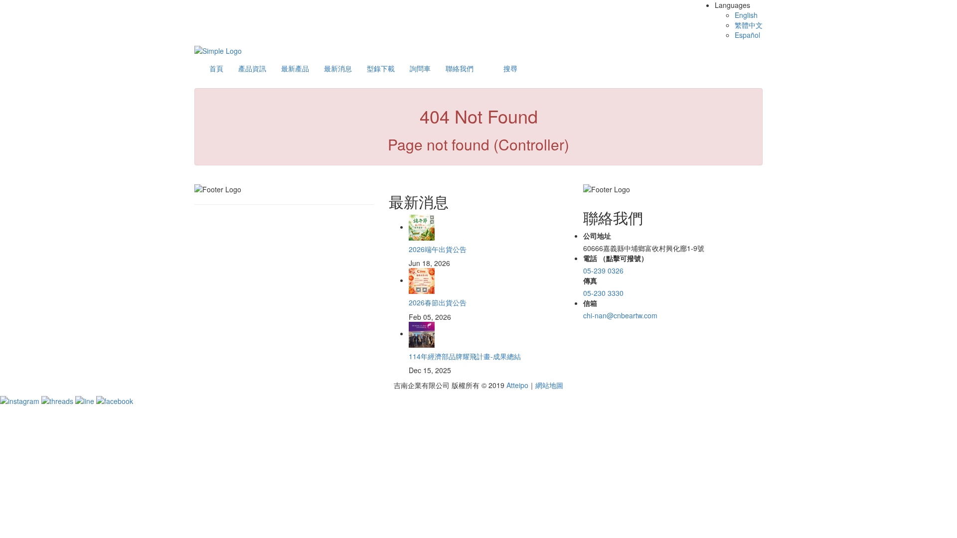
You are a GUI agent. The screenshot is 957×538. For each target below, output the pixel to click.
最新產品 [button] (295, 68)
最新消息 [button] (338, 68)
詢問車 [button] (420, 68)
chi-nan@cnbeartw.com (620, 315)
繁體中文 (749, 25)
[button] (510, 68)
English (746, 15)
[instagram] (20, 400)
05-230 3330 (603, 293)
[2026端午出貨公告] (422, 227)
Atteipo (517, 385)
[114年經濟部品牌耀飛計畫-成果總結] (422, 333)
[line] (85, 400)
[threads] (58, 400)
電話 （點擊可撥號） (615, 258)
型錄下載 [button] (381, 68)
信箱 (590, 303)
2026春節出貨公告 (438, 302)
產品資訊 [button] (252, 68)
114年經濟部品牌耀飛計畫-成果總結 (465, 356)
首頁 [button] (216, 68)
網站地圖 (549, 385)
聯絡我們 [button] (460, 68)
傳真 (590, 280)
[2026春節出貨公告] (422, 280)
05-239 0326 (603, 270)
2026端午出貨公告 (438, 249)
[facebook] (114, 400)
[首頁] (218, 50)
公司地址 (597, 236)
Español (747, 35)
